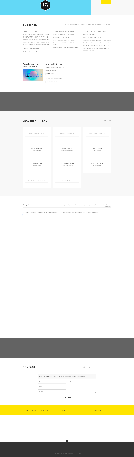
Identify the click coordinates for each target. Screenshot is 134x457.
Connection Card (52, 81)
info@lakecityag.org (67, 410)
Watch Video (50, 73)
